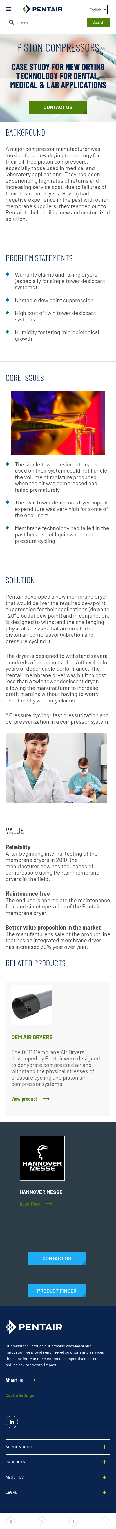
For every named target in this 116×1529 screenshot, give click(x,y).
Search (98, 22)
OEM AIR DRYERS (32, 1037)
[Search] (11, 22)
